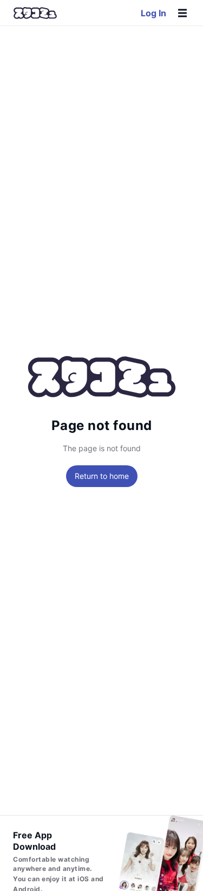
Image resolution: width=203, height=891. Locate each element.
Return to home (102, 476)
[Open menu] (182, 13)
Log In (153, 13)
